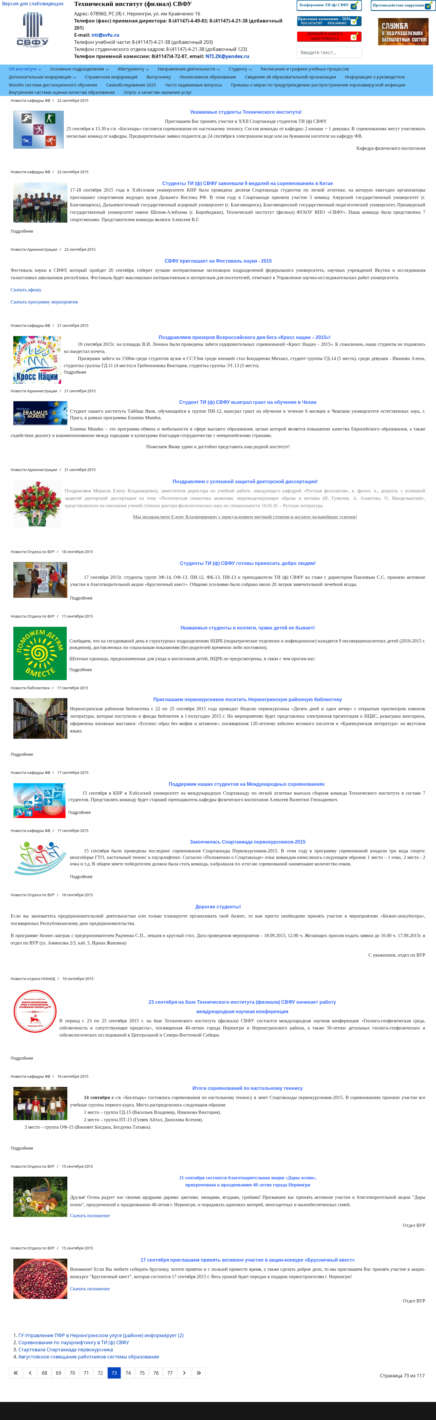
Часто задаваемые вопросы (193, 85)
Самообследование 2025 (131, 85)
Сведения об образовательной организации (290, 77)
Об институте (22, 69)
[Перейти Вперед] (184, 1373)
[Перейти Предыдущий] (30, 1373)
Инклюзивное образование (208, 77)
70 (72, 1373)
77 (170, 1373)
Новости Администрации (34, 249)
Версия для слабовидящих (32, 3)
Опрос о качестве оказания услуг (158, 92)
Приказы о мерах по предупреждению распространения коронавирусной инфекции (318, 85)
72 (100, 1373)
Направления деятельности (186, 69)
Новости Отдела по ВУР (33, 551)
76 (156, 1373)
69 (58, 1373)
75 (142, 1373)
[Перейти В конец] (199, 1373)
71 (86, 1373)
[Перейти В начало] (16, 1373)
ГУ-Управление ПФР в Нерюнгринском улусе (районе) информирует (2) (101, 1335)
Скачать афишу (26, 289)
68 (44, 1373)
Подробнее (22, 231)
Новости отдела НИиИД (33, 978)
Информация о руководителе (375, 77)
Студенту (238, 69)
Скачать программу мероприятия (44, 301)
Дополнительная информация (40, 77)
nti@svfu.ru (106, 35)
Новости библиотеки (30, 687)
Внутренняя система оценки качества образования (62, 92)
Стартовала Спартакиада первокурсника (65, 1349)
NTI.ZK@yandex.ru (227, 56)
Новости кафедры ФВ (30, 100)
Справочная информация (111, 77)
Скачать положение (90, 1215)
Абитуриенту (131, 69)
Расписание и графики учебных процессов (305, 69)
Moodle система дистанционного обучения (53, 85)
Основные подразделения (77, 69)
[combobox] (329, 52)
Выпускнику (159, 77)
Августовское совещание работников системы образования (88, 1356)
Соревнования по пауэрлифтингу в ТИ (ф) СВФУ (73, 1342)
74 (128, 1373)
